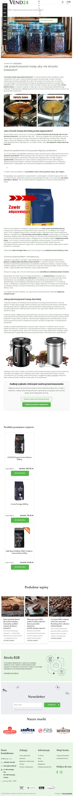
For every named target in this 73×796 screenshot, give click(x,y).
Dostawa (22, 758)
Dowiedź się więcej (11, 673)
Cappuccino (4, 21)
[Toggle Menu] (4, 2)
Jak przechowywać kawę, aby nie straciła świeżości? (28, 10)
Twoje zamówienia (63, 756)
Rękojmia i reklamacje (26, 761)
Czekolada (4, 13)
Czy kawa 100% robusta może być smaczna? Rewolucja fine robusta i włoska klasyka (60, 623)
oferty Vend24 (52, 375)
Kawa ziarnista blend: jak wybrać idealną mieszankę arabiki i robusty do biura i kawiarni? (11, 624)
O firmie (40, 756)
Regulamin (41, 764)
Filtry (4, 28)
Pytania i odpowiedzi (26, 767)
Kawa (4, 5)
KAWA (10, 10)
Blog (4, 39)
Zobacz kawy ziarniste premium (36, 399)
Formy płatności (24, 756)
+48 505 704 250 (9, 762)
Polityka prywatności (45, 767)
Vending (4, 36)
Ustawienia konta (62, 758)
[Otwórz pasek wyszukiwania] (48, 5)
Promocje (4, 43)
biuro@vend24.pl (10, 766)
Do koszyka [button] (20, 473)
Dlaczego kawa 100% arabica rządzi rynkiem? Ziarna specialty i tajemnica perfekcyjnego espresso (36, 624)
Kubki (4, 32)
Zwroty (21, 764)
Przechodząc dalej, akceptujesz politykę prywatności (28, 709)
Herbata (4, 9)
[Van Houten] (48, 730)
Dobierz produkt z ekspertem (36, 404)
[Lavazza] (12, 730)
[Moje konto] (62, 2)
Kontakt (40, 761)
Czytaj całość (8, 640)
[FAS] (30, 730)
